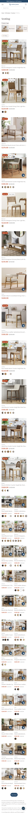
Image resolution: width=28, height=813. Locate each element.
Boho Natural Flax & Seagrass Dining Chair (14, 709)
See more (14, 795)
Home (3, 12)
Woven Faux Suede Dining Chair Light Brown (14, 106)
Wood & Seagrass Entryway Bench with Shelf (14, 259)
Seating (17, 12)
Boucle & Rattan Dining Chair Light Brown (13, 659)
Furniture (13, 12)
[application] (23, 808)
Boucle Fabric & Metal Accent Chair (11, 734)
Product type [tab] (5, 23)
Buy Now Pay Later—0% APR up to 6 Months (14, 1)
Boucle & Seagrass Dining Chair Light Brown (14, 220)
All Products (7, 12)
